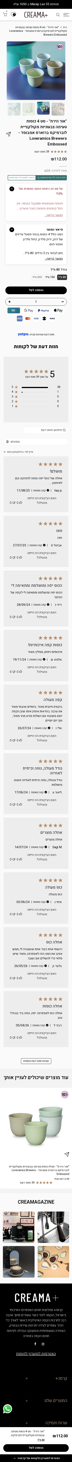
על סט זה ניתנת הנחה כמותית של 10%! (41, 191)
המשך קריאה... (54, 258)
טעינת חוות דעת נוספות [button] (36, 1061)
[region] (36, 387)
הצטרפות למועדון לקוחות (36, 1353)
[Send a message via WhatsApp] (7, 1409)
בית (65, 27)
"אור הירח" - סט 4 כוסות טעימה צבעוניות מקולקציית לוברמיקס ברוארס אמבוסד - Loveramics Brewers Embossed (39, 1170)
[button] (36, 1458)
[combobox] (19, 452)
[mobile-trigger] (66, 14)
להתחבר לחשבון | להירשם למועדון (22, 177)
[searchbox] (45, 430)
